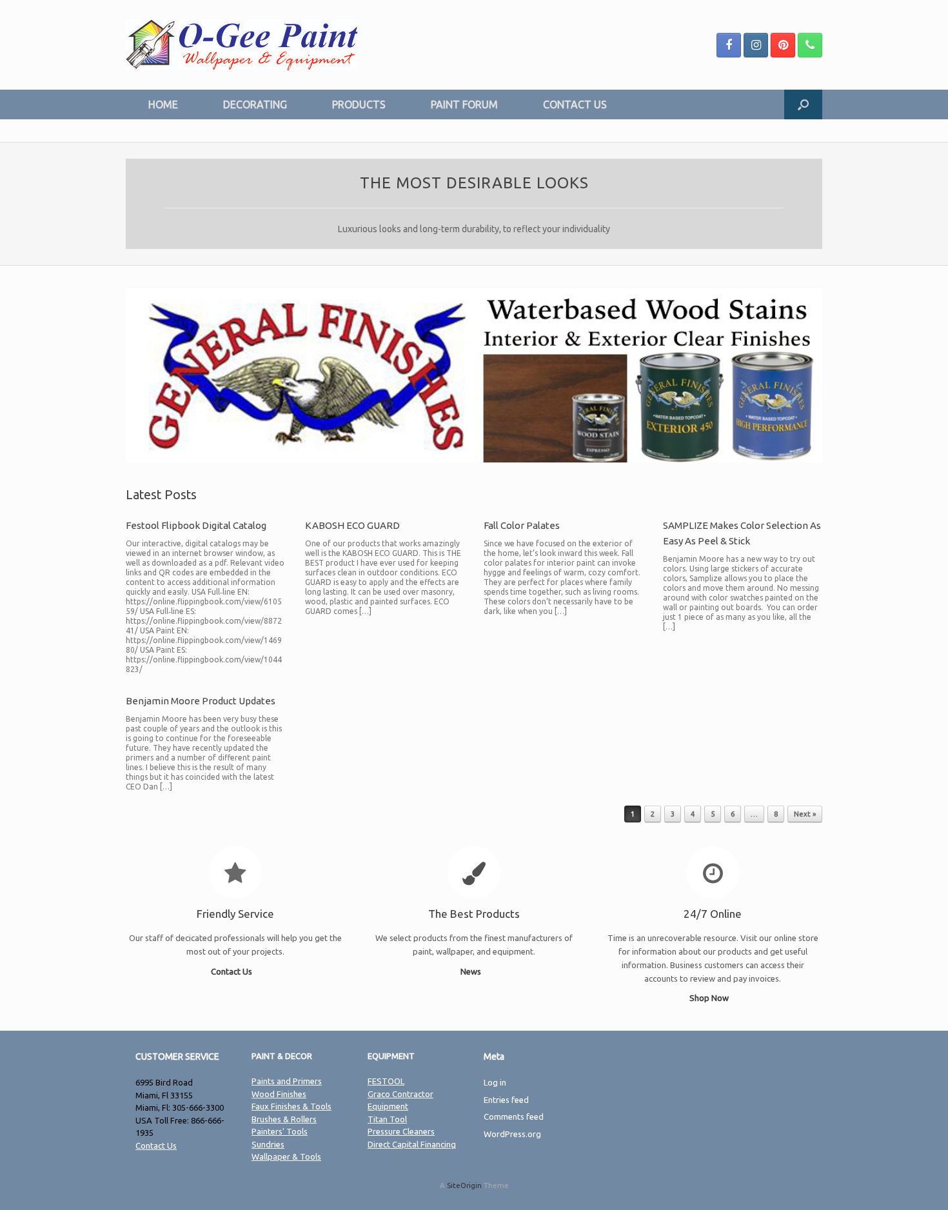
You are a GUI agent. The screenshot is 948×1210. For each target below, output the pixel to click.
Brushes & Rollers (284, 1119)
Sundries (268, 1144)
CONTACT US (575, 104)
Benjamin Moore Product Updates (200, 700)
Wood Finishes (279, 1093)
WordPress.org (512, 1133)
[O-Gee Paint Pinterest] (783, 45)
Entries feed (506, 1099)
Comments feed (514, 1116)
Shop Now (710, 997)
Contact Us (232, 971)
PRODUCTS (359, 104)
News (471, 971)
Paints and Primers (287, 1081)
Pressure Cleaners (401, 1131)
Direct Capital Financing (412, 1144)
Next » (805, 814)
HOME (163, 104)
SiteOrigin (464, 1185)
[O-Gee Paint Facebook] (728, 45)
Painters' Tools (280, 1131)
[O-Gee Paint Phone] (810, 45)
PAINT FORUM (464, 104)
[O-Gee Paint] (242, 44)
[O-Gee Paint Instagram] (756, 45)
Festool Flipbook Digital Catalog (196, 525)
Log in (495, 1082)
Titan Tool (387, 1119)
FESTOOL (386, 1081)
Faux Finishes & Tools (291, 1106)
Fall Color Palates (522, 525)
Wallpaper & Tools (286, 1156)
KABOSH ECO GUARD (352, 525)
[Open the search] (803, 104)
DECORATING (255, 104)
